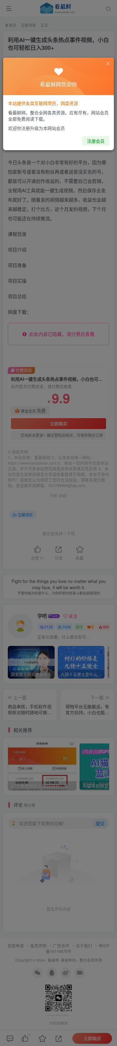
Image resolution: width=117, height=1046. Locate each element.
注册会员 (96, 141)
